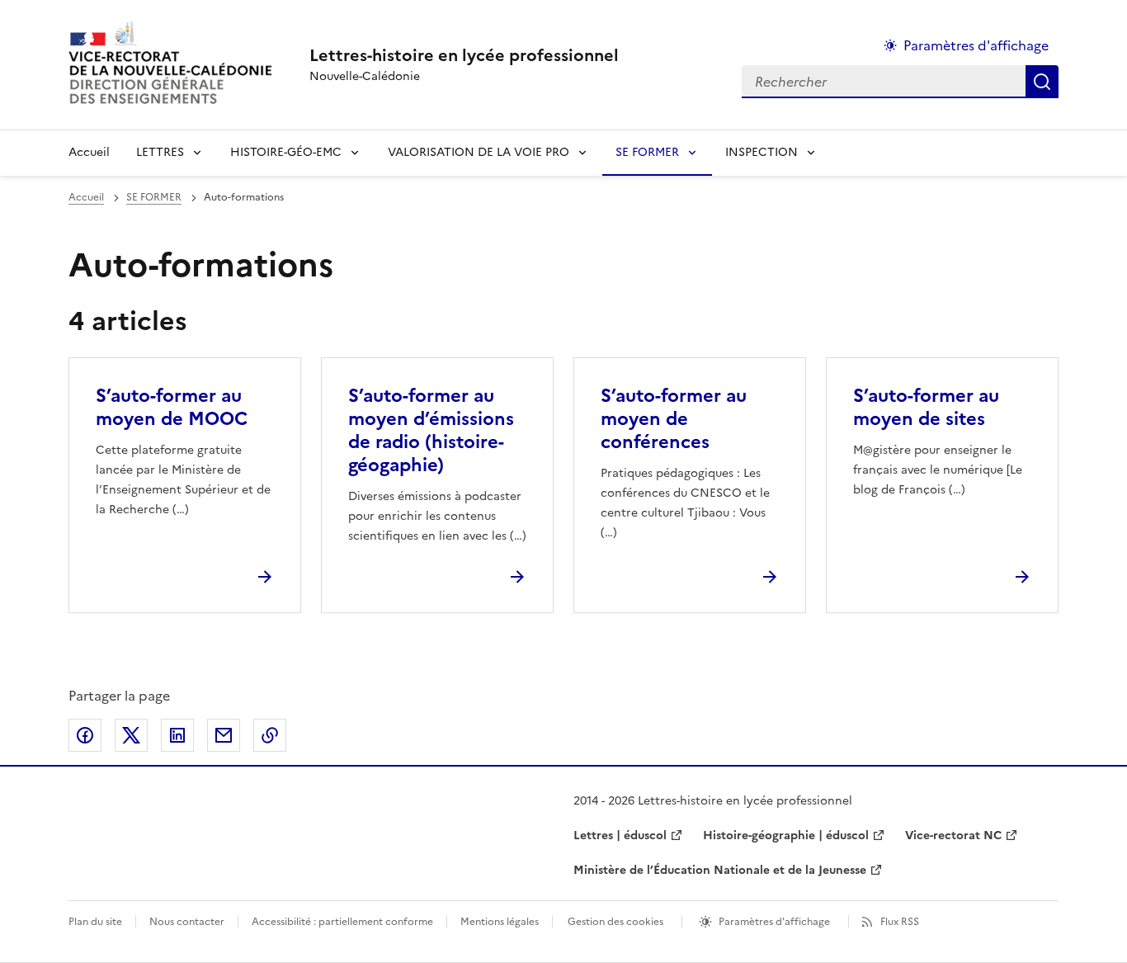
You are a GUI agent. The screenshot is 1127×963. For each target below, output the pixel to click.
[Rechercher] (1042, 81)
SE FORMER (647, 152)
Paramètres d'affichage (976, 45)
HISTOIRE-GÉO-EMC (286, 152)
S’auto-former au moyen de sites (926, 407)
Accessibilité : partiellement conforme (342, 921)
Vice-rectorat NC (953, 835)
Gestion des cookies (615, 921)
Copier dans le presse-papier (269, 735)
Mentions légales (499, 921)
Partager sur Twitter (131, 735)
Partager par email (223, 735)
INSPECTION (761, 152)
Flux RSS (899, 921)
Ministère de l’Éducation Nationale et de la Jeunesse (719, 870)
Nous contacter (186, 921)
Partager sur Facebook (84, 735)
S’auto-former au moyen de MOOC (172, 407)
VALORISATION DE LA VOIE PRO (478, 152)
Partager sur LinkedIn (177, 735)
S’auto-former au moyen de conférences (674, 419)
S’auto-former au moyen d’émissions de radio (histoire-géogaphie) (431, 430)
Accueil (89, 152)
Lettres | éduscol (620, 835)
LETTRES (160, 152)
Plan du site (95, 921)
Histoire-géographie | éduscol (786, 835)
